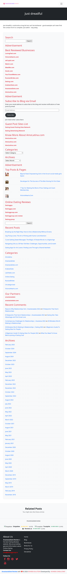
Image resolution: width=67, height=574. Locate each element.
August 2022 (9, 400)
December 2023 (10, 360)
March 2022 (9, 420)
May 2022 (8, 412)
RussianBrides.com (12, 78)
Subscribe (10, 115)
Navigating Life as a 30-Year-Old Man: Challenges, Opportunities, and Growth (30, 244)
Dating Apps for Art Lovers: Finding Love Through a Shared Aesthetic (28, 248)
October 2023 (9, 364)
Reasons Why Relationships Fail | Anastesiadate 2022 (22, 309)
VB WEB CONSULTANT (58, 572)
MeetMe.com (9, 67)
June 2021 (8, 431)
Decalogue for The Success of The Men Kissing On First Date (40, 181)
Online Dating (9, 277)
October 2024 (9, 349)
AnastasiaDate (10, 261)
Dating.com (9, 81)
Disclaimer (27, 552)
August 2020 (9, 455)
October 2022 (9, 392)
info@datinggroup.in (10, 552)
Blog (25, 540)
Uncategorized (10, 285)
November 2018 (10, 495)
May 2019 (8, 483)
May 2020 (8, 463)
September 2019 (10, 479)
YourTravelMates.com (12, 74)
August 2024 (9, 356)
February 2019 (10, 491)
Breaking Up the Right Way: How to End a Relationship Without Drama (28, 232)
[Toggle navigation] (61, 4)
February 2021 (10, 439)
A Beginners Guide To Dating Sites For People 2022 (22, 333)
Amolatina (8, 257)
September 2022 (10, 396)
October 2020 (9, 451)
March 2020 (9, 471)
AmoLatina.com (10, 92)
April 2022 (8, 416)
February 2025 (10, 345)
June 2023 (8, 368)
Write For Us (28, 546)
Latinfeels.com (10, 273)
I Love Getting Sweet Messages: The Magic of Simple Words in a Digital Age (30, 240)
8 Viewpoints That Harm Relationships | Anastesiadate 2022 (25, 315)
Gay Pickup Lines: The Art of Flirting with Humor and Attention (25, 236)
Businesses (27, 543)
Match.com (9, 64)
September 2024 (10, 353)
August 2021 (9, 428)
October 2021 (9, 424)
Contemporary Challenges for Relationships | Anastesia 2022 (25, 321)
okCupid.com (9, 60)
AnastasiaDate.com (12, 88)
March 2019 (9, 487)
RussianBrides (10, 281)
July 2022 (8, 404)
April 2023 (8, 376)
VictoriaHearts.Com (26, 195)
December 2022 (10, 384)
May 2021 (8, 435)
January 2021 (9, 443)
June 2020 (8, 459)
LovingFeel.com (10, 53)
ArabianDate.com (11, 85)
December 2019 (10, 475)
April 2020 (8, 467)
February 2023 (10, 380)
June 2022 (8, 408)
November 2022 (10, 388)
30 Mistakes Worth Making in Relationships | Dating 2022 (24, 327)
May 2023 (8, 372)
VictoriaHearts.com (12, 57)
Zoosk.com (9, 71)
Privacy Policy (28, 549)
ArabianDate (9, 269)
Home (26, 537)
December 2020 (10, 447)
